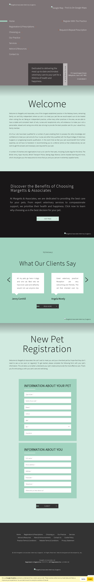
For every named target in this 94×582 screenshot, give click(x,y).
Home (12, 21)
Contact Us (14, 54)
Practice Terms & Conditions (26, 540)
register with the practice (75, 21)
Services (13, 43)
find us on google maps (75, 7)
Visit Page (47, 219)
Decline (83, 579)
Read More (48, 306)
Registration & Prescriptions (22, 26)
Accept (90, 579)
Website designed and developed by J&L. (69, 552)
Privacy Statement (68, 540)
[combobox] (47, 426)
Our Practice (15, 37)
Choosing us (15, 32)
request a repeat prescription (73, 29)
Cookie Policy (69, 537)
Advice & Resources (18, 48)
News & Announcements (42, 537)
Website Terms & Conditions (48, 540)
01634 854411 (82, 79)
